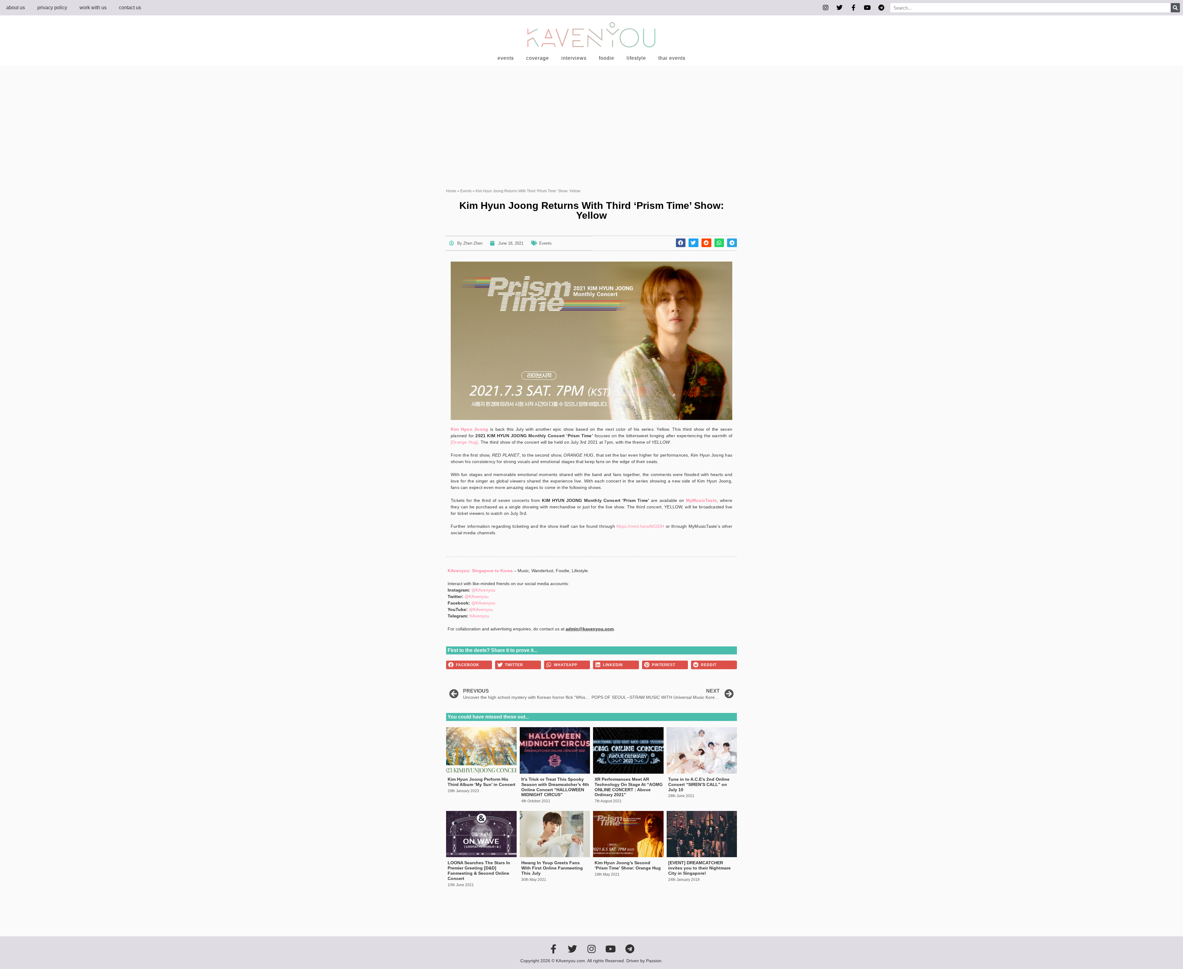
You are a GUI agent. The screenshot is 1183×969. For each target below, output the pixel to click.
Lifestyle (636, 58)
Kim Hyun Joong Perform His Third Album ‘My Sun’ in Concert (481, 782)
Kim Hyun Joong (469, 429)
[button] (681, 242)
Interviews (574, 58)
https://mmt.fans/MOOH (640, 526)
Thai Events (671, 58)
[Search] (1175, 7)
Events (506, 58)
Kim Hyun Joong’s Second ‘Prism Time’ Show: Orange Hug (628, 865)
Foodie (606, 58)
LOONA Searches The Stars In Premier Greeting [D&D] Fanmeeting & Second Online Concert (479, 870)
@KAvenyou (483, 590)
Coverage (537, 58)
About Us (15, 7)
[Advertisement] (591, 112)
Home (451, 191)
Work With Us (93, 7)
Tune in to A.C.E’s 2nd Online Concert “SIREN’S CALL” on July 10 (699, 784)
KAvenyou (479, 615)
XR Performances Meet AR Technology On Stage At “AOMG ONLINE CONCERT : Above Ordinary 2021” (629, 787)
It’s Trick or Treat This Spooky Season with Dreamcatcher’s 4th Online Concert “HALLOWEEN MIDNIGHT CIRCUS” (555, 787)
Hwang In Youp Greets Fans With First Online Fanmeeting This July (552, 868)
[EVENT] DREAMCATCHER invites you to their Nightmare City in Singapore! (699, 868)
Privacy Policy (52, 7)
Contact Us (130, 7)
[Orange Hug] (464, 442)
